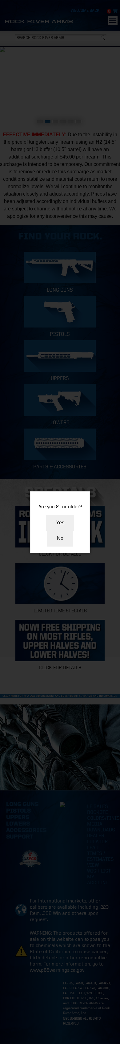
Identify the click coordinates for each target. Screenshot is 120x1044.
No (60, 538)
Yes (60, 522)
